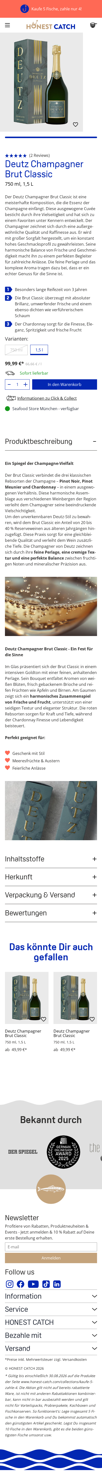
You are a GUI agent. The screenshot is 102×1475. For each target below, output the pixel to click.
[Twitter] (46, 1284)
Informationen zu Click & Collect (47, 398)
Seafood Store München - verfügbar (45, 408)
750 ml (16, 350)
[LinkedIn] (57, 1284)
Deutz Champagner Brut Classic (23, 1033)
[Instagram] (10, 1284)
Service (16, 1309)
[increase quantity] (25, 384)
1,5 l (39, 350)
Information (23, 1296)
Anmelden (51, 1258)
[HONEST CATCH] (51, 25)
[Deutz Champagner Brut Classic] (27, 998)
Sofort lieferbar (34, 373)
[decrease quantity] (9, 384)
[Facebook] (21, 1284)
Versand (17, 1348)
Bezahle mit (23, 1335)
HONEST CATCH (29, 1322)
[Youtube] (33, 1284)
